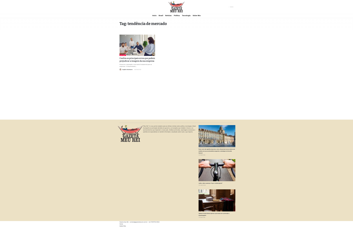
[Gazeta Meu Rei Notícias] (176, 6)
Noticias (122, 55)
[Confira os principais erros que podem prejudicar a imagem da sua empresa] (137, 45)
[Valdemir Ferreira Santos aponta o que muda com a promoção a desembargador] (217, 200)
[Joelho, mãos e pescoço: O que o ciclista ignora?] (217, 170)
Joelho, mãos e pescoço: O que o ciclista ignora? (210, 183)
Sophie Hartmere (127, 69)
